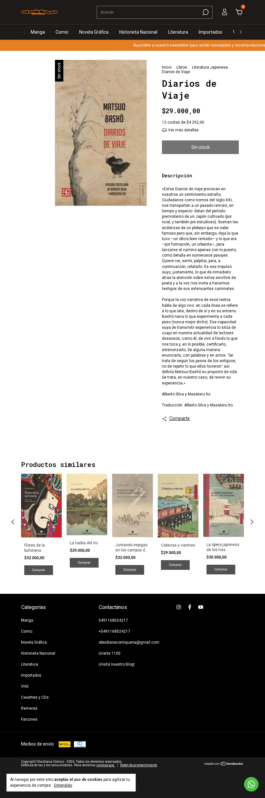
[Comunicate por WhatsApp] (251, 784)
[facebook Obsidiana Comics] (189, 607)
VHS (24, 686)
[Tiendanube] (224, 764)
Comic (62, 32)
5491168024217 (113, 620)
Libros (181, 67)
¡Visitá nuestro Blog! (117, 664)
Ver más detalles (183, 130)
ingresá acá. (105, 765)
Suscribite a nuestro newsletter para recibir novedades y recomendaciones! (194, 45)
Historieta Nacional (138, 32)
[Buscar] (205, 12)
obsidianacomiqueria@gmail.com (129, 642)
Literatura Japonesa (210, 67)
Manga (38, 32)
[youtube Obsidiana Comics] (200, 607)
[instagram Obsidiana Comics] (178, 607)
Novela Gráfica (94, 32)
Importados (210, 32)
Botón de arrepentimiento (138, 765)
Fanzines (29, 719)
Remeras (29, 708)
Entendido (63, 785)
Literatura (178, 32)
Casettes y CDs (35, 697)
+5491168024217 (114, 631)
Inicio (167, 67)
